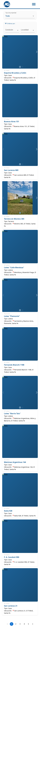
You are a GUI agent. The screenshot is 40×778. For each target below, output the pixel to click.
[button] (12, 30)
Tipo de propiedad (10, 13)
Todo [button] (7, 16)
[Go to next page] (32, 624)
